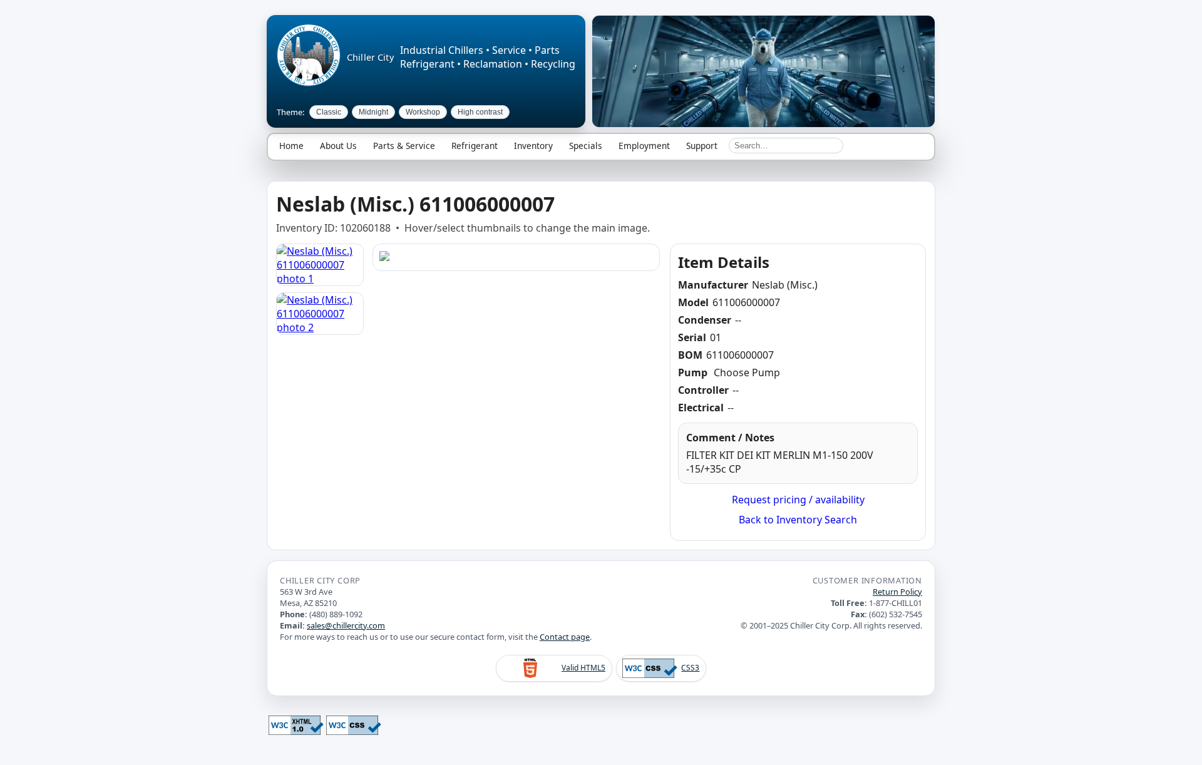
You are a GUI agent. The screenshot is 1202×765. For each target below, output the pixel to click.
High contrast (480, 112)
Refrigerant (474, 145)
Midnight (373, 112)
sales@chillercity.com (346, 625)
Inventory (533, 145)
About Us (338, 145)
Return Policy (897, 591)
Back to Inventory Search (798, 519)
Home (291, 145)
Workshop (423, 112)
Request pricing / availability (798, 499)
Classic (328, 112)
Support (701, 145)
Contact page (565, 636)
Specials (585, 145)
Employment (644, 145)
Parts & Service (404, 145)
